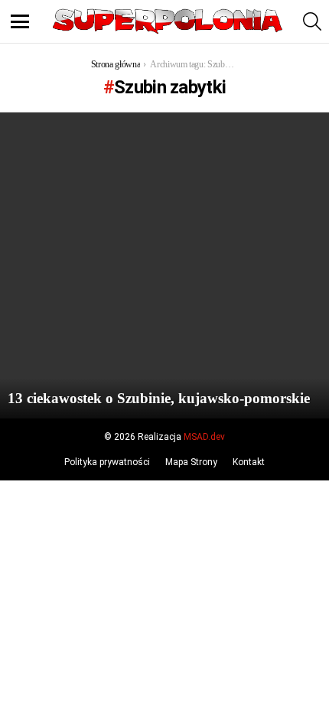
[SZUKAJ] (312, 21)
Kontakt (249, 462)
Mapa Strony (191, 462)
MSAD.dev (204, 436)
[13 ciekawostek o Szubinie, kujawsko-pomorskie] (164, 265)
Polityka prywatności (107, 462)
